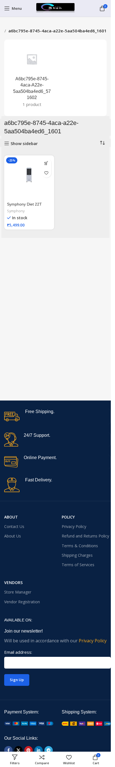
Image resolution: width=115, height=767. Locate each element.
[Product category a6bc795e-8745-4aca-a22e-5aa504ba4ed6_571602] (32, 77)
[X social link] (18, 750)
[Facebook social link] (8, 750)
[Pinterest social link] (28, 750)
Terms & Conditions (80, 545)
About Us (12, 536)
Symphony (16, 210)
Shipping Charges (77, 555)
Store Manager (17, 592)
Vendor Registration (22, 601)
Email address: (18, 652)
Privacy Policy (74, 526)
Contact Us (14, 526)
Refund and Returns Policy (85, 536)
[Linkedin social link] (38, 750)
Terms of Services (78, 564)
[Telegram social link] (48, 750)
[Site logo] (55, 8)
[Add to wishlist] (46, 173)
